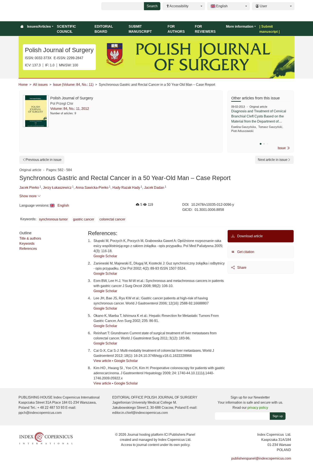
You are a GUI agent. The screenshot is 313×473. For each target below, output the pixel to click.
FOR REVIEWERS (205, 29)
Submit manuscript (268, 29)
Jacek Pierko (29, 187)
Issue (282, 148)
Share (241, 267)
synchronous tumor (53, 219)
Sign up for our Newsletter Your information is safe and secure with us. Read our (250, 402)
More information (239, 26)
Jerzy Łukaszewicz (57, 187)
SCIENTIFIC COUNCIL (66, 29)
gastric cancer (83, 219)
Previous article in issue (44, 159)
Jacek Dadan (154, 187)
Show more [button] (28, 196)
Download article (249, 236)
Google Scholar (105, 256)
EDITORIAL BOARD (104, 29)
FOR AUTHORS (176, 29)
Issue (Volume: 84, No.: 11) (73, 84)
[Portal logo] (40, 10)
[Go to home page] (22, 26)
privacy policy (257, 407)
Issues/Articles (39, 26)
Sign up (278, 416)
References (28, 248)
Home (23, 84)
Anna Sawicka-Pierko (92, 187)
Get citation (245, 252)
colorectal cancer (112, 219)
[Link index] (46, 438)
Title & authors (30, 238)
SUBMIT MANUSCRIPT (140, 29)
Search (152, 6)
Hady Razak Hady (126, 187)
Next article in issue (272, 159)
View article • (103, 361)
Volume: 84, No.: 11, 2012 (69, 108)
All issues (40, 84)
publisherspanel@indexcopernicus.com (261, 458)
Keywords (26, 243)
